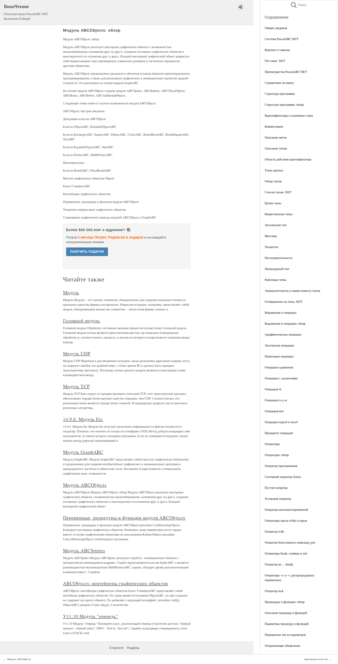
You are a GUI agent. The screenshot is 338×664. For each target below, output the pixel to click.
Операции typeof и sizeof (281, 422)
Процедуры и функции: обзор (285, 602)
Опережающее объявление (282, 645)
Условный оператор (278, 498)
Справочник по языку (279, 83)
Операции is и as (276, 400)
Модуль (71, 292)
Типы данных (274, 170)
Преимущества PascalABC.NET (286, 72)
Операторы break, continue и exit (286, 553)
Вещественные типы (278, 214)
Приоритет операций (279, 433)
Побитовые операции (279, 356)
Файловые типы (275, 280)
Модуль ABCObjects (84, 485)
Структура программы (280, 93)
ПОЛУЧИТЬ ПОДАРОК (87, 251)
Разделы (133, 648)
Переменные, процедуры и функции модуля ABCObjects (124, 517)
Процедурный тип (277, 269)
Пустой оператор (276, 488)
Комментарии (274, 126)
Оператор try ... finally (279, 564)
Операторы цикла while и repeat (286, 520)
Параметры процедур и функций (287, 624)
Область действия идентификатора (288, 159)
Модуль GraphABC (83, 452)
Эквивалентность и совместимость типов (292, 291)
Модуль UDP (76, 353)
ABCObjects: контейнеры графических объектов (115, 583)
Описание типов (276, 148)
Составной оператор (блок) (283, 477)
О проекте (116, 648)
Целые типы (273, 203)
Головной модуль (81, 320)
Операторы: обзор (277, 455)
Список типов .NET (278, 192)
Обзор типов (273, 181)
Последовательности (278, 258)
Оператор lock (274, 591)
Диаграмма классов (316, 659)
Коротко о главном (277, 50)
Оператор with (274, 531)
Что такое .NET (275, 61)
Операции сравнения (279, 367)
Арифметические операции (283, 334)
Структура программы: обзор (284, 104)
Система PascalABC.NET (281, 39)
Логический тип (276, 225)
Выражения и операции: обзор (285, 323)
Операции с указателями (281, 378)
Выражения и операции (281, 312)
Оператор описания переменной (286, 509)
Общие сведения (276, 28)
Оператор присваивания (281, 466)
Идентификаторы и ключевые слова (289, 115)
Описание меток (276, 137)
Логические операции (279, 345)
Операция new (274, 411)
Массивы (271, 236)
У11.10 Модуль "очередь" (90, 616)
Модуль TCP (76, 386)
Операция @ (273, 389)
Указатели (271, 247)
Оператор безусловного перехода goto (290, 542)
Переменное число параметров (285, 635)
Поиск (298, 5)
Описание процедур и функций (286, 613)
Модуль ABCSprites (84, 550)
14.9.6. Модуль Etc (83, 419)
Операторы (272, 444)
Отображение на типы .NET (283, 301)
